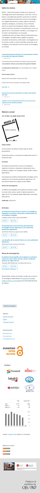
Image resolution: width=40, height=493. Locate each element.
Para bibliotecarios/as (9, 339)
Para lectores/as (7, 333)
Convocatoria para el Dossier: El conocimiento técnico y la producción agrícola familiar (20, 55)
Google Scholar (12, 434)
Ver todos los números (9, 269)
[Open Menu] (2, 2)
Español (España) (8, 317)
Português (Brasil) (8, 322)
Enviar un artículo (9, 306)
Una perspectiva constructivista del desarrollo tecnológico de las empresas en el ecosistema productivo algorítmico (17, 227)
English (5, 319)
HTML (14, 221)
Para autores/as (7, 336)
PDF (5, 221)
